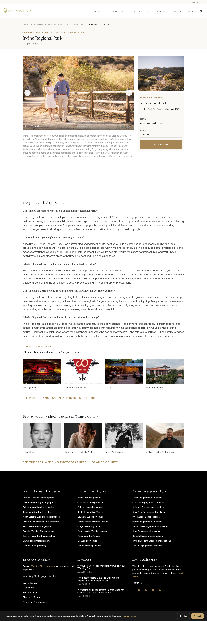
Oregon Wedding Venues (89, 526)
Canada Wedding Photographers (38, 531)
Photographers (140, 11)
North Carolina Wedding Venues (92, 521)
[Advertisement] (161, 176)
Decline (183, 616)
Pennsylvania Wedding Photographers (41, 521)
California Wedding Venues (90, 502)
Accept (197, 616)
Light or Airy (28, 587)
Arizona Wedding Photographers (38, 497)
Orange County (75, 25)
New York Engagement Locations (148, 512)
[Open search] (201, 11)
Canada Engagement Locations (147, 536)
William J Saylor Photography (160, 451)
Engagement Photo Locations (47, 25)
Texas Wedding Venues (88, 536)
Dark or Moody (30, 583)
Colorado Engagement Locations (148, 507)
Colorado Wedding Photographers (39, 507)
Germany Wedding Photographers (39, 536)
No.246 (108, 387)
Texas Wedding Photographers (38, 526)
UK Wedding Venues (87, 540)
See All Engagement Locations (147, 545)
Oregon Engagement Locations (147, 521)
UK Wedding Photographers (36, 540)
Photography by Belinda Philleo (79, 451)
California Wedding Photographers (39, 502)
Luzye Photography (114, 451)
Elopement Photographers (35, 602)
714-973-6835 (146, 134)
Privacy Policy (128, 616)
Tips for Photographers (43, 566)
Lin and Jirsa (28, 451)
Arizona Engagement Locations (147, 497)
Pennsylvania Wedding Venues (92, 531)
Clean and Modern (31, 597)
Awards (176, 11)
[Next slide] (129, 93)
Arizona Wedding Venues (89, 497)
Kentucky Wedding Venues (90, 512)
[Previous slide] (27, 93)
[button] (74, 126)
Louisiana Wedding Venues (90, 517)
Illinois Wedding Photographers (38, 512)
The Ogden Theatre (32, 387)
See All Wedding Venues (89, 545)
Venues (161, 11)
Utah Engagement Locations (146, 531)
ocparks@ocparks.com (151, 123)
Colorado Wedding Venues (90, 507)
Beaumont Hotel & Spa (75, 387)
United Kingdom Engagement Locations (151, 540)
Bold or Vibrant (30, 592)
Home (97, 11)
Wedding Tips (116, 11)
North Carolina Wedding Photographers (41, 517)
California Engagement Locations (148, 502)
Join (190, 11)
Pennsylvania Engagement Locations (150, 526)
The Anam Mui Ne (154, 387)
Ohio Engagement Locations (146, 517)
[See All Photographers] (34, 545)
